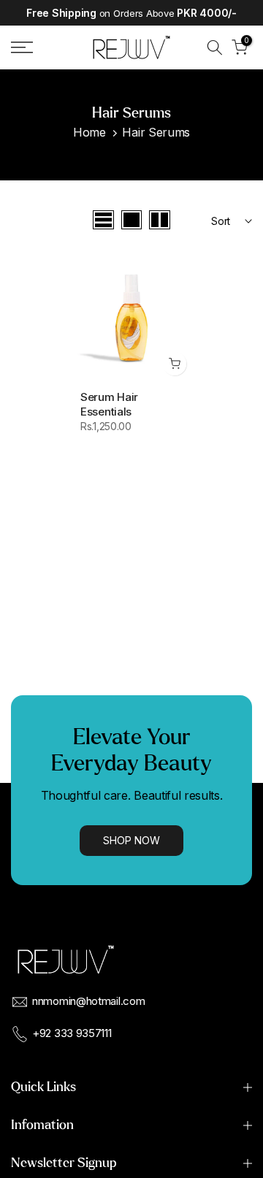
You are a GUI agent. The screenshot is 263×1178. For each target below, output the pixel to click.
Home (89, 132)
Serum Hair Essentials (109, 404)
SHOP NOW (131, 840)
